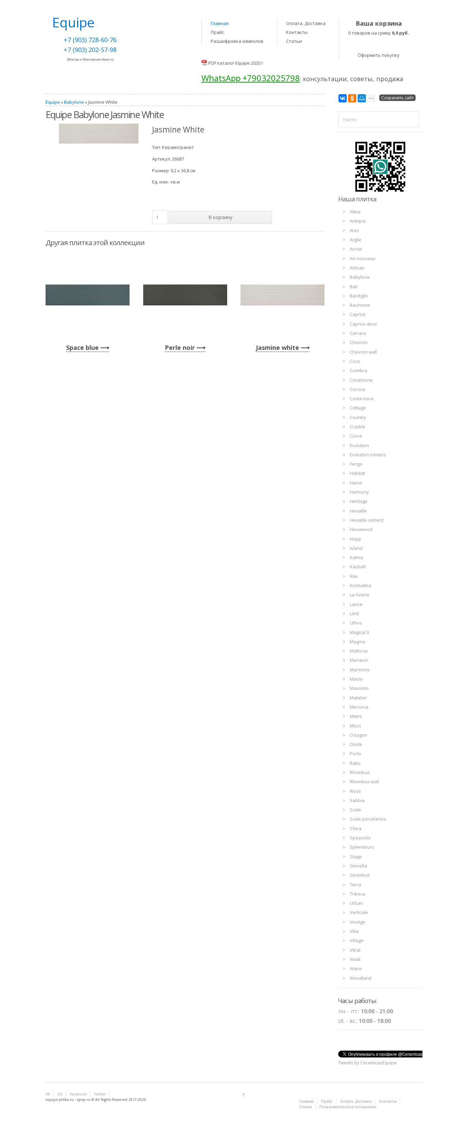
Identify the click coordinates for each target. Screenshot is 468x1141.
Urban (356, 903)
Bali (353, 286)
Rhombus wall (364, 781)
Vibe (354, 931)
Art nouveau (362, 258)
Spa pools (360, 838)
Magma (357, 641)
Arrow (356, 249)
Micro (355, 726)
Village (357, 940)
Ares (354, 230)
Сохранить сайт (397, 98)
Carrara (358, 333)
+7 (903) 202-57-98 (90, 50)
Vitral (355, 950)
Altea (355, 211)
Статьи (294, 41)
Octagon (358, 735)
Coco (355, 361)
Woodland (360, 978)
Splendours (362, 847)
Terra (355, 885)
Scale (355, 810)
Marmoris (360, 670)
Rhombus (360, 772)
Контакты (297, 32)
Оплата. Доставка (305, 23)
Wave (356, 968)
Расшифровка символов (237, 41)
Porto (355, 753)
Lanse (356, 604)
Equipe (53, 102)
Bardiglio (359, 296)
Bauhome (360, 305)
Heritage (359, 501)
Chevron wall (363, 352)
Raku (355, 763)
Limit (354, 613)
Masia (356, 679)
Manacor (359, 660)
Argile (355, 240)
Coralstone (361, 380)
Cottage (358, 408)
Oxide (356, 744)
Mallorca (359, 651)
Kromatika (360, 585)
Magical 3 (359, 632)
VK (48, 1094)
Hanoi (356, 483)
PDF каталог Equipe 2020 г (235, 63)
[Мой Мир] (362, 98)
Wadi (355, 959)
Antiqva (358, 221)
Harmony (359, 492)
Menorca (359, 707)
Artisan (357, 268)
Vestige (357, 922)
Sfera (355, 828)
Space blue (82, 347)
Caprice (358, 314)
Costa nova (361, 398)
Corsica (357, 389)
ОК (59, 1094)
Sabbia (357, 800)
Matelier (358, 698)
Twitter (100, 1094)
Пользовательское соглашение (348, 1106)
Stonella (358, 866)
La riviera (359, 595)
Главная (220, 23)
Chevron (359, 342)
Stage (356, 856)
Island (356, 548)
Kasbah (358, 566)
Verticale (359, 912)
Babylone (74, 102)
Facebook (78, 1094)
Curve (356, 436)
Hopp (355, 539)
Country (358, 417)
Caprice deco (363, 324)
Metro (356, 716)
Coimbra (358, 370)
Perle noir (180, 347)
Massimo (359, 688)
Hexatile (358, 511)
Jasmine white (277, 347)
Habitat (357, 473)
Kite (354, 576)
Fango (356, 464)
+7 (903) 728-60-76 (90, 40)
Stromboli (360, 875)
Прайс (217, 32)
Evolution (359, 445)
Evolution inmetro (368, 455)
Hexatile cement (366, 520)
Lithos (356, 623)
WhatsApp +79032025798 (250, 78)
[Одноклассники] (352, 98)
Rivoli (355, 791)
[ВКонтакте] (342, 98)
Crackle (357, 426)
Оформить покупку (378, 55)
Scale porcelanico (368, 819)
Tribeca (357, 894)
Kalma (356, 557)
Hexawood (361, 529)
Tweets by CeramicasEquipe (367, 1063)
